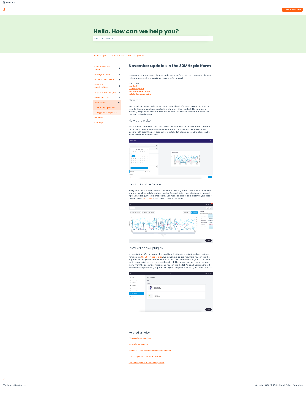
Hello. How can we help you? (136, 31)
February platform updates (140, 338)
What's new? (118, 55)
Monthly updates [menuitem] (106, 107)
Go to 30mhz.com (292, 9)
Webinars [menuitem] (98, 117)
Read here (147, 198)
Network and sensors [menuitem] (104, 79)
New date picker (136, 88)
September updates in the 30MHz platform (146, 362)
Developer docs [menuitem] (101, 97)
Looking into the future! (139, 91)
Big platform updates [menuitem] (107, 112)
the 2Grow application (151, 257)
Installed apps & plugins (140, 94)
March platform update (138, 344)
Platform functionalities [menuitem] (101, 86)
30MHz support (100, 55)
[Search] (210, 38)
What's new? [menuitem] (100, 102)
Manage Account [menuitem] (102, 74)
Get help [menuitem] (98, 122)
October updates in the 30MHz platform (145, 356)
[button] (119, 66)
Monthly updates (136, 55)
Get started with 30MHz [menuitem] (102, 68)
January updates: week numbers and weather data (150, 350)
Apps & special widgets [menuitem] (105, 92)
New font (133, 86)
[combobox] (150, 38)
